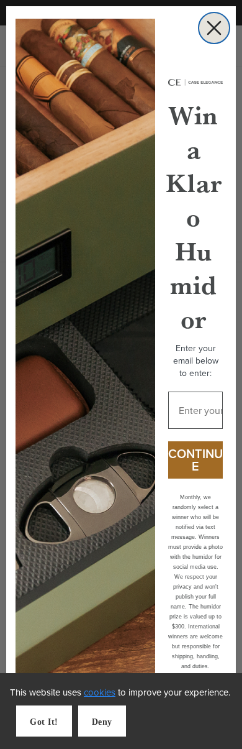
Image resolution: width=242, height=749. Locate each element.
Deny (102, 722)
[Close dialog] (214, 28)
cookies (99, 692)
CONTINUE (195, 459)
